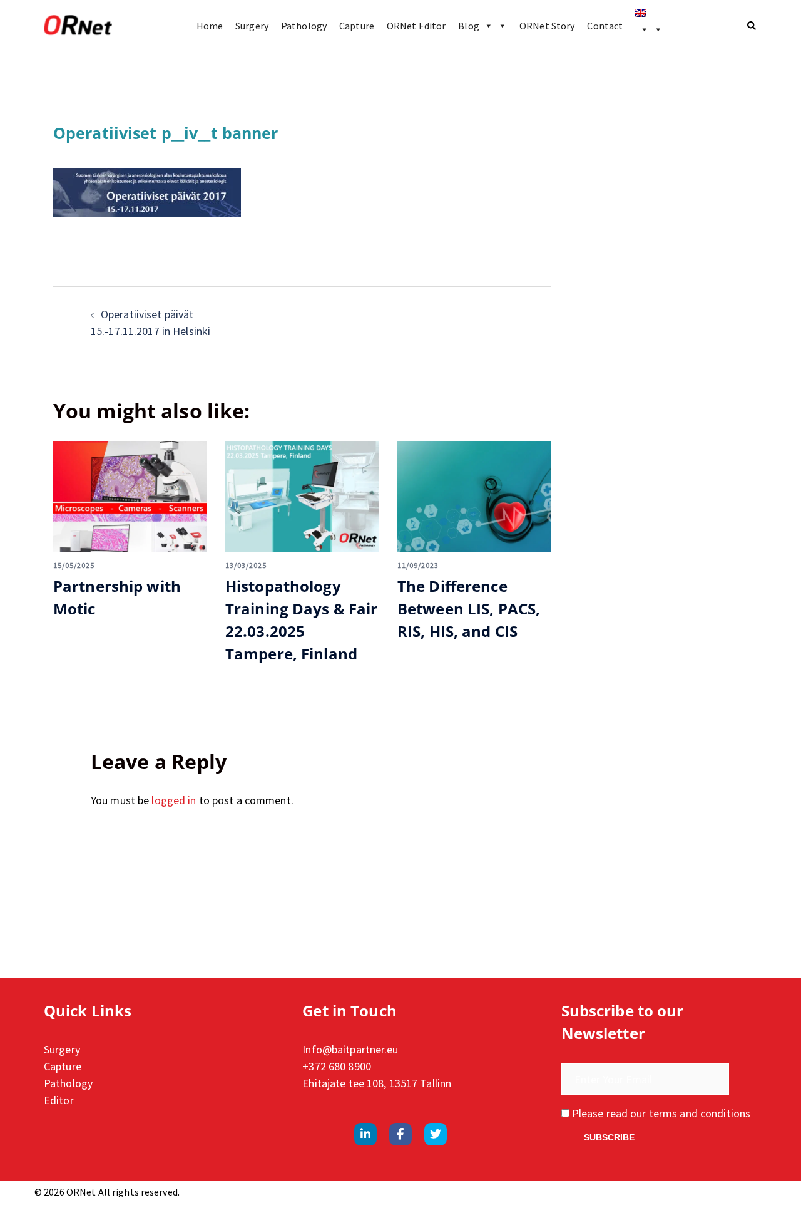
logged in (173, 800)
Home (209, 25)
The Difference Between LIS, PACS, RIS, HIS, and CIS (468, 608)
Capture (356, 25)
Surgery (251, 25)
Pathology (304, 25)
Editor (59, 1100)
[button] (752, 25)
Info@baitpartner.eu (350, 1049)
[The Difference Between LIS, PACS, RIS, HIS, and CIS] (474, 496)
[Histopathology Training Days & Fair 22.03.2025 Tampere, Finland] (302, 496)
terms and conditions (699, 1113)
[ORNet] (78, 25)
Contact (605, 25)
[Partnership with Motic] (130, 496)
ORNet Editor (416, 25)
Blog (468, 25)
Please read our (659, 1113)
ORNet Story (546, 25)
